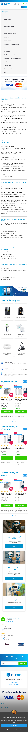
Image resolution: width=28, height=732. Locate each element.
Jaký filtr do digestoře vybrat (9, 273)
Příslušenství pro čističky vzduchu (11, 44)
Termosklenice (7, 51)
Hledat (24, 7)
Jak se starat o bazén (6, 254)
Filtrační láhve (7, 37)
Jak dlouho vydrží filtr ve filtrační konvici (12, 227)
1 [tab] (12, 421)
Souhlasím (14, 725)
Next (26, 381)
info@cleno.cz (15, 682)
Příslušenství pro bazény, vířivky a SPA (12, 58)
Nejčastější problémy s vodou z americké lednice (14, 102)
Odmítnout (10, 729)
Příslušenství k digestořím (9, 61)
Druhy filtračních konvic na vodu (10, 242)
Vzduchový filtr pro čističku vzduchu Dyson (12, 209)
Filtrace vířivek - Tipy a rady (8, 258)
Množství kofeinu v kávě (7, 176)
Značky (5, 72)
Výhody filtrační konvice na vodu (10, 240)
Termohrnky (6, 47)
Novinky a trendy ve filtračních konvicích (12, 237)
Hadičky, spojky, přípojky (9, 26)
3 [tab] (15, 421)
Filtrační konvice (7, 40)
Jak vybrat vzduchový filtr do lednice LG (11, 207)
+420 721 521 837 (15, 684)
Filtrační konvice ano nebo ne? (9, 229)
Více (14, 546)
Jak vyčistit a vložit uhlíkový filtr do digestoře (13, 270)
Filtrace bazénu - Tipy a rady (8, 252)
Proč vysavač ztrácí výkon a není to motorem (13, 194)
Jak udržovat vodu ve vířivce (8, 256)
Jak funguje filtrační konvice (8, 231)
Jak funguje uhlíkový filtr (8, 277)
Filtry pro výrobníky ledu (9, 69)
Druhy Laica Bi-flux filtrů (7, 233)
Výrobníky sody (7, 65)
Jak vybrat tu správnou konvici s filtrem (11, 235)
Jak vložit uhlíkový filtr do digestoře (11, 275)
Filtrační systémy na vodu (9, 54)
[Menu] (26, 4)
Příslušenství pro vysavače (9, 30)
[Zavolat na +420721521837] (18, 4)
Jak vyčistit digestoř (6, 279)
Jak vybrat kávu (5, 174)
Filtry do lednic (7, 16)
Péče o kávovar (7, 23)
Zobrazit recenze (9, 621)
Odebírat (22, 663)
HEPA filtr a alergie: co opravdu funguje (11, 192)
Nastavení (18, 729)
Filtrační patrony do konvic (10, 33)
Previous (24, 381)
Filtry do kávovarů (8, 19)
